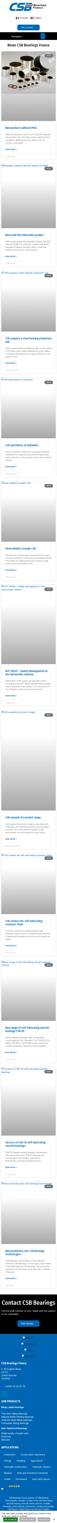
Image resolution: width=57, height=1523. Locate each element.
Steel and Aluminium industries (32, 1473)
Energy (7, 1460)
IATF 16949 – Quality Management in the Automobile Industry (26, 672)
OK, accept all (10, 1519)
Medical (8, 1473)
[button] (28, 1488)
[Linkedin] (4, 1394)
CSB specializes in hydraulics (22, 445)
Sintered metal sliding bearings (16, 1420)
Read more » (11, 149)
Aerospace (21, 1479)
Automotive (10, 1454)
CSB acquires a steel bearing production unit (28, 340)
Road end (6, 1436)
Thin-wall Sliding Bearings (14, 1413)
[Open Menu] (42, 36)
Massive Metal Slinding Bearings (17, 1416)
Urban (7, 1479)
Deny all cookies (28, 1519)
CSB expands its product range (23, 817)
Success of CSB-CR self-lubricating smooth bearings (25, 1144)
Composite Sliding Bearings (14, 1423)
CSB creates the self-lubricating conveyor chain (23, 922)
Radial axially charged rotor (15, 1433)
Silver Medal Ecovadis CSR (20, 548)
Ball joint (5, 1439)
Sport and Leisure (41, 1479)
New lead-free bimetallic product (24, 235)
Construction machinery (33, 1454)
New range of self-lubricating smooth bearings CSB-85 (27, 1029)
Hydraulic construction (15, 1467)
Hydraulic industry (41, 1467)
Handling (20, 1460)
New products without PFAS (21, 128)
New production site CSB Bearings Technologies (25, 1252)
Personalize (44, 1519)
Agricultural (36, 1460)
